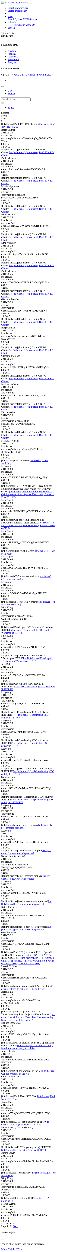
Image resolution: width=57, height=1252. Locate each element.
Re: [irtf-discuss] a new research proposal (26, 852)
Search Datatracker (17, 10)
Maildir (11, 1249)
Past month (13, 59)
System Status (44, 74)
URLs (19, 1249)
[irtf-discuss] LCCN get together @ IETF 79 (25, 1123)
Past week (13, 56)
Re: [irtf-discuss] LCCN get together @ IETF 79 (27, 1148)
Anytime (12, 51)
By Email (30, 74)
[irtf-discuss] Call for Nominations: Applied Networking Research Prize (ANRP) (28, 525)
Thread (11, 93)
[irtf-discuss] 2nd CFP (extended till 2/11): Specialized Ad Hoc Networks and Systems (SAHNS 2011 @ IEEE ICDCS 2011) (27, 961)
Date (10, 90)
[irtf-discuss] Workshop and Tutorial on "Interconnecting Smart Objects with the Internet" (28, 1017)
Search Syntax (15, 19)
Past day (12, 53)
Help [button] (10, 16)
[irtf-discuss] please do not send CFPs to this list (27, 987)
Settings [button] (12, 22)
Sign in (11, 27)
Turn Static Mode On (24, 25)
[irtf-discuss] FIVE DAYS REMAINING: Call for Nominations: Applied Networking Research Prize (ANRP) (27, 494)
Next (15, 1226)
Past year (12, 62)
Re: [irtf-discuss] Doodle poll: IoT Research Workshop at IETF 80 (27, 659)
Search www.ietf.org (18, 8)
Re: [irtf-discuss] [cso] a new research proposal (26, 902)
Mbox (4, 1249)
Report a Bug (17, 74)
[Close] (2, 1239)
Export (11, 107)
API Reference (29, 19)
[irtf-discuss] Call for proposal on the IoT (27, 1072)
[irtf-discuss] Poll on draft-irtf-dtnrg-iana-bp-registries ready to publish (27, 1047)
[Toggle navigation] (31, 3)
